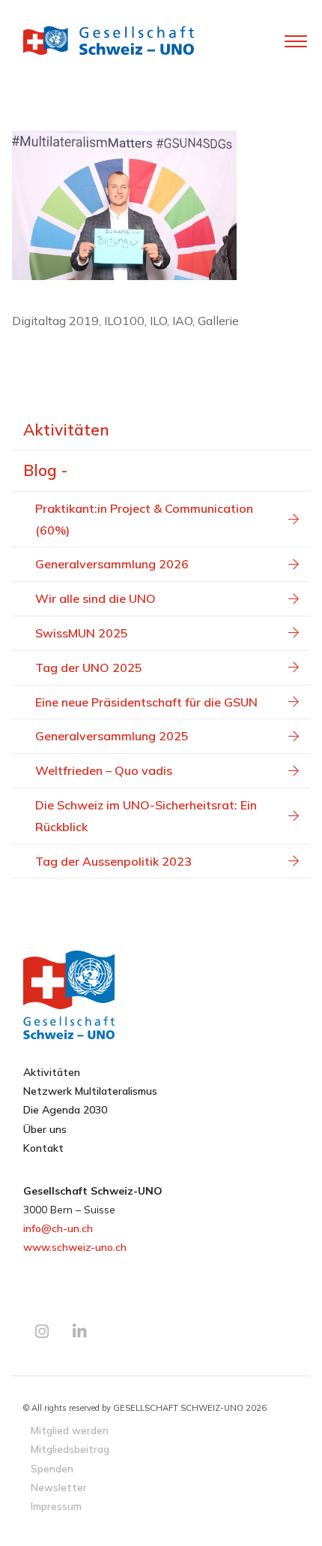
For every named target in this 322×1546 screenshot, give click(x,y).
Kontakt (43, 1148)
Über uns (45, 1129)
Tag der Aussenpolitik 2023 (113, 861)
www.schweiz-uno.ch (75, 1247)
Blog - (45, 470)
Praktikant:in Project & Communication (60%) (144, 519)
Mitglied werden (70, 1430)
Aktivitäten (66, 429)
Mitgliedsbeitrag (70, 1448)
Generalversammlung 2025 (112, 735)
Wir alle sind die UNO (95, 598)
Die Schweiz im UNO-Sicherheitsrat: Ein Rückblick (146, 815)
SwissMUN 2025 (81, 632)
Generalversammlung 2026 (112, 563)
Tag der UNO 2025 (88, 667)
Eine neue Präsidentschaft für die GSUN (146, 702)
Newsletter (59, 1487)
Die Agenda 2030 (65, 1110)
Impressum (56, 1505)
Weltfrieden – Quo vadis (103, 770)
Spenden (52, 1468)
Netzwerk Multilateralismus (90, 1091)
